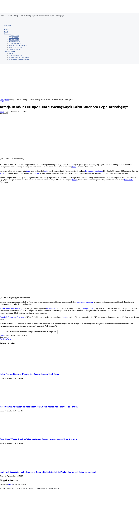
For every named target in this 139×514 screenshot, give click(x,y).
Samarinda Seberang (85, 302)
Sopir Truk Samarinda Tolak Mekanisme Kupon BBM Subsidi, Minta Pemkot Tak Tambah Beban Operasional (48, 472)
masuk (10, 484)
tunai (74, 167)
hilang (74, 180)
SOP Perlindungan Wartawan (19, 57)
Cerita (6, 29)
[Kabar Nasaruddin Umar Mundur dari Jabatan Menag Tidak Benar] (21, 370)
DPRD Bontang (14, 49)
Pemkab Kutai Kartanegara (18, 45)
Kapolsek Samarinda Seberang (12, 317)
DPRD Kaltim (14, 38)
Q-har (31, 488)
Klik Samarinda (53, 488)
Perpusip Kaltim (14, 42)
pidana (83, 308)
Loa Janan (99, 171)
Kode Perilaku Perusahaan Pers (19, 59)
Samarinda (128, 180)
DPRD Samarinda (15, 44)
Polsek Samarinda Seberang (11, 308)
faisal (2, 112)
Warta (6, 27)
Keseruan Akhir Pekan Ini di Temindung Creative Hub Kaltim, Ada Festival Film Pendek (38, 407)
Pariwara (7, 34)
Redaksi (11, 53)
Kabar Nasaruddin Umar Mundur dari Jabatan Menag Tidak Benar (29, 374)
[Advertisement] (69, 82)
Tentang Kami (9, 51)
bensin (36, 173)
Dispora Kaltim (14, 36)
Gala (6, 32)
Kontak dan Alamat (15, 55)
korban (2, 173)
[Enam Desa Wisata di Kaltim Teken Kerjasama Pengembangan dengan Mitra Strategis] (21, 435)
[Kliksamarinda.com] (7, 6)
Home (2, 100)
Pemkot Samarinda (15, 47)
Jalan (46, 171)
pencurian (90, 308)
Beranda (7, 25)
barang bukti (51, 308)
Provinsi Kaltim (14, 40)
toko (28, 171)
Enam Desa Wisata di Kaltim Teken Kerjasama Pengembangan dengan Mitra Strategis (38, 439)
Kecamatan (89, 171)
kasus (65, 317)
